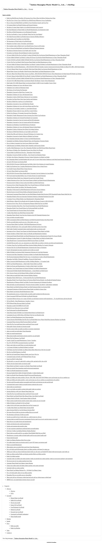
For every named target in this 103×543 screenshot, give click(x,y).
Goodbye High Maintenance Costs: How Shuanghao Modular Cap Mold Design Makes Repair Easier (31, 148)
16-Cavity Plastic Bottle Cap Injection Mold (17, 171)
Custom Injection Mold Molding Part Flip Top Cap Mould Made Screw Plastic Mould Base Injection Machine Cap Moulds (36, 319)
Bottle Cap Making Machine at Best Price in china (18, 440)
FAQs (12, 493)
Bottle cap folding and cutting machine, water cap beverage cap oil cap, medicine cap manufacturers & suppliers (33, 380)
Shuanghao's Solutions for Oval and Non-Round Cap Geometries (22, 117)
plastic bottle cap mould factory (14, 387)
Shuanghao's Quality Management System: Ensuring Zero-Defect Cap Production (26, 115)
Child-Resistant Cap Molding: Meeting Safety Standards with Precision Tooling (26, 145)
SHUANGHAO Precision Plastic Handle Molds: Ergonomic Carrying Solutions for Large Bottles (30, 173)
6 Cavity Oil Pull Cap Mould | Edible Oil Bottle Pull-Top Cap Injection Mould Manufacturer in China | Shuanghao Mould (35, 60)
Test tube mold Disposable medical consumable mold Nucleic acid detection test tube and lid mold (30, 382)
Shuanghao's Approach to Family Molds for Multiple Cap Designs (22, 136)
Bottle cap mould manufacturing (14, 333)
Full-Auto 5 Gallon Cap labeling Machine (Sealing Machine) (21, 431)
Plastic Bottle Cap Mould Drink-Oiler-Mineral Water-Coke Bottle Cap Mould (25, 396)
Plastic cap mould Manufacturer (14, 444)
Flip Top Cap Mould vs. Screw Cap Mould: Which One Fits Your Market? (24, 34)
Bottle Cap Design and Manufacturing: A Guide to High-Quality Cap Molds (25, 266)
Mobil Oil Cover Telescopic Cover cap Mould (17, 308)
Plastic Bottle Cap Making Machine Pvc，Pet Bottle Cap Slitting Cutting (24, 470)
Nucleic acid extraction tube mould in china (17, 426)
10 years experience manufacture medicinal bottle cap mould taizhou (23, 428)
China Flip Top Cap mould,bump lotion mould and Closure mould (22, 324)
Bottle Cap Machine (15, 528)
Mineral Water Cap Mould (17, 498)
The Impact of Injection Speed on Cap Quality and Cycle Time (21, 50)
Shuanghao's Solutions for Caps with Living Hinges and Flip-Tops (22, 106)
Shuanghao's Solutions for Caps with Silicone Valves (19, 85)
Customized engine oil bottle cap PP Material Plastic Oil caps (21, 356)
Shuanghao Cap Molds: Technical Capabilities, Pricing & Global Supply (24, 259)
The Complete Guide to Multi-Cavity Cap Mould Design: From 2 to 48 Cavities (26, 46)
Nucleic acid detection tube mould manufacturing (18, 424)
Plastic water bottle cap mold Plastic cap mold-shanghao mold (21, 345)
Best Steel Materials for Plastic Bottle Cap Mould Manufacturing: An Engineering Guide (28, 29)
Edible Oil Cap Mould (16, 500)
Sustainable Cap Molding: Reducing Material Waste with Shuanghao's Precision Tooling (28, 141)
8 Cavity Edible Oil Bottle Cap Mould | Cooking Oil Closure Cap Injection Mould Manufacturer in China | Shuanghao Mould (36, 57)
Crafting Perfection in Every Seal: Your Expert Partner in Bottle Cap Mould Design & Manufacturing (31, 180)
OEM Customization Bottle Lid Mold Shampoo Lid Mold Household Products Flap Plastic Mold (30, 219)
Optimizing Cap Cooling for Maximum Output (18, 87)
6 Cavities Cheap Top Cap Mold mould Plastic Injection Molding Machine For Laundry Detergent (30, 245)
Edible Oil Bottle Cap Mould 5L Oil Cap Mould (18, 403)
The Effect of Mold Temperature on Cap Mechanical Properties (22, 32)
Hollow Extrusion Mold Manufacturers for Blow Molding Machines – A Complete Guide (28, 261)
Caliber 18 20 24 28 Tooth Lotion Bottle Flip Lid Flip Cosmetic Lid (23, 405)
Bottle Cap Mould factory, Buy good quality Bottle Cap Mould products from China (27, 226)
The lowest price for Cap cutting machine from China (19, 461)
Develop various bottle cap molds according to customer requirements (23, 329)
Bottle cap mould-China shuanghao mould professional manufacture (23, 368)
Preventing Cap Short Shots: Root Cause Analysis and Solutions (22, 99)
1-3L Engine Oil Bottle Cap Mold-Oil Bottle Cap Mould (20, 347)
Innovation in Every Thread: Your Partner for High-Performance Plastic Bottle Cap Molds (28, 231)
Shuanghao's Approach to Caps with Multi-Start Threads (20, 104)
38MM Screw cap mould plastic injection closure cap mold (21, 479)
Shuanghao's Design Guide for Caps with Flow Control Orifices (22, 111)
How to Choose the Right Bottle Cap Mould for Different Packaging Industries (25, 48)
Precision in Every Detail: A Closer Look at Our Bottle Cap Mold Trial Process (25, 182)
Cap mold (9, 495)
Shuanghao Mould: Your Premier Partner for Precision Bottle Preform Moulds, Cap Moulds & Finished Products (34, 280)
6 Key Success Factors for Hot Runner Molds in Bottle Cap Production (24, 273)
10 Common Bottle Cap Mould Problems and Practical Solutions (22, 25)
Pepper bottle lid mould (12, 438)
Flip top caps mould (15, 502)
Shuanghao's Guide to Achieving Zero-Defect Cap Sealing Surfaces (23, 129)
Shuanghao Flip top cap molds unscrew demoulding (19, 475)
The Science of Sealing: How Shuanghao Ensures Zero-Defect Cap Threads (25, 150)
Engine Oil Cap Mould (16, 505)
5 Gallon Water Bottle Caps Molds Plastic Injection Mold (20, 407)
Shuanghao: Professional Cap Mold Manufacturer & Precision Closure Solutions (26, 189)
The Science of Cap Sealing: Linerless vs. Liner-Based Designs (22, 108)
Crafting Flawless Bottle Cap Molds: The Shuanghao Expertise (22, 187)
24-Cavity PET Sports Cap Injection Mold (17, 162)
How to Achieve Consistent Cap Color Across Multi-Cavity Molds (22, 143)
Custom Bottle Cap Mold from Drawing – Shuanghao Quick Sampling (23, 152)
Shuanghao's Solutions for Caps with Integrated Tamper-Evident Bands (24, 127)
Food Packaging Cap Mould (17, 507)
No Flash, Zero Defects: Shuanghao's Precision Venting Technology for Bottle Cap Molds (28, 157)
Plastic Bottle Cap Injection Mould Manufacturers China (20, 291)
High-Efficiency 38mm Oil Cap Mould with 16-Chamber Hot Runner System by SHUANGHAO (30, 201)
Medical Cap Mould (15, 509)
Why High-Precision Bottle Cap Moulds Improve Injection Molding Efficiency (25, 36)
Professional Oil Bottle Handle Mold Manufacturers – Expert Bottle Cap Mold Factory (27, 270)
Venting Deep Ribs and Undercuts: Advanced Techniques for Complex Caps (25, 134)
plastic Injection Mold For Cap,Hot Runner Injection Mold (21, 410)
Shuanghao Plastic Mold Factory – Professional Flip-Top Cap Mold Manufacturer (26, 277)
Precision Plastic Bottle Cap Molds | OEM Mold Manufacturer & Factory (24, 224)
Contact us (9, 533)
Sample (8, 521)
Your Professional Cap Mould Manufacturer (17, 310)
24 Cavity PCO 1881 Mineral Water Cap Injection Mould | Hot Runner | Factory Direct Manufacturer (31, 80)
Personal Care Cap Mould (17, 512)
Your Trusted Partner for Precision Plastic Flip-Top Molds (20, 210)
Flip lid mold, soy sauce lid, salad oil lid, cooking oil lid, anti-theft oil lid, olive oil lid (27, 361)
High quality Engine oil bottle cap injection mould (18, 326)
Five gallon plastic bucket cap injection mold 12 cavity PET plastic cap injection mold (27, 442)
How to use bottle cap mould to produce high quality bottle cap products (24, 389)
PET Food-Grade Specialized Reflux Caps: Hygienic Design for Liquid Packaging (26, 175)
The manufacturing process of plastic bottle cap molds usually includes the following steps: (28, 294)
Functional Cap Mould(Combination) (19, 514)
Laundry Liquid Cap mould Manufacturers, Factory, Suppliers (21, 340)
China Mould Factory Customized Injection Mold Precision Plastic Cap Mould (25, 240)
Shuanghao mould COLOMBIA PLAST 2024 (18, 305)
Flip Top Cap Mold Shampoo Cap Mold (16, 352)
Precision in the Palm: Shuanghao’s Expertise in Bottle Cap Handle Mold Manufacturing (28, 254)
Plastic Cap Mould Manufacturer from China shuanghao (20, 317)
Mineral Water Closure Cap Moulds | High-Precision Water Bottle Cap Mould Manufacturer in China (31, 71)
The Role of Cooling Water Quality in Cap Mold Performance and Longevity (25, 27)
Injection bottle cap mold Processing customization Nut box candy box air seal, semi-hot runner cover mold (32, 419)
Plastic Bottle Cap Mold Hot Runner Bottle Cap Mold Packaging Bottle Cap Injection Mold (28, 287)
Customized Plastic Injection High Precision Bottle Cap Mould (21, 322)
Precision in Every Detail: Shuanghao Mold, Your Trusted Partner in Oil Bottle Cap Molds (28, 185)
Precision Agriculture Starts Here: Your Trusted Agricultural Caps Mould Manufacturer (27, 206)
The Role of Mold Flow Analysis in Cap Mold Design (19, 101)
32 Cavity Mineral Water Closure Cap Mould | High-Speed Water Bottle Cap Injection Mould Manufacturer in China (34, 69)
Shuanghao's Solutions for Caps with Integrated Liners (20, 94)
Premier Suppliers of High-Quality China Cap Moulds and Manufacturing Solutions (27, 233)
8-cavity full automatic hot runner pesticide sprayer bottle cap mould (23, 250)
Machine (9, 519)
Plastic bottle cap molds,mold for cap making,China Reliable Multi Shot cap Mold (26, 433)
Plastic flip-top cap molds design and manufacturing (19, 421)
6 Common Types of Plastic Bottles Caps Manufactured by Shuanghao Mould (25, 199)
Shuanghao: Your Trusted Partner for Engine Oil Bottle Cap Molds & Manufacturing (27, 268)
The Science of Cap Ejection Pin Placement (17, 90)
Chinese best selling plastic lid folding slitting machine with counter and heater (25, 465)
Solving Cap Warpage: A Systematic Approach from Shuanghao (22, 113)
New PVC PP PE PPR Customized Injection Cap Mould (20, 342)
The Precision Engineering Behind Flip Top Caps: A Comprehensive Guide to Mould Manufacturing (30, 257)
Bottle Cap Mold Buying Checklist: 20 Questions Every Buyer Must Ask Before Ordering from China (31, 18)
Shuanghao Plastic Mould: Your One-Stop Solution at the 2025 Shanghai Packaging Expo (28, 215)
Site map (31, 9)
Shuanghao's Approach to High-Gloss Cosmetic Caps (19, 92)
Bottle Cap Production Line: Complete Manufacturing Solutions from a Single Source (27, 166)
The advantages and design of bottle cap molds (18, 414)
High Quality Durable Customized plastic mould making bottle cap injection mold (26, 229)
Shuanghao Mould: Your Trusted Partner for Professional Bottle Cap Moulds (25, 208)
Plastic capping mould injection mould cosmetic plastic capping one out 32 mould (26, 400)
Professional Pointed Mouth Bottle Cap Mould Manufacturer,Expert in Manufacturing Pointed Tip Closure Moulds (34, 236)
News (8, 523)
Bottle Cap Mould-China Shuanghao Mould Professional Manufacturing (24, 375)
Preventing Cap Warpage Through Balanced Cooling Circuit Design (23, 53)
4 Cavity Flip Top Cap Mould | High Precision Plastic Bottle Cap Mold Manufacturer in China (29, 62)
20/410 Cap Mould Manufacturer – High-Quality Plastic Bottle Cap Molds (24, 263)
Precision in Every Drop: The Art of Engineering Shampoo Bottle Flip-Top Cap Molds (27, 203)
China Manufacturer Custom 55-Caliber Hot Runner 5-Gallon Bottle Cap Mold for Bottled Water (30, 238)
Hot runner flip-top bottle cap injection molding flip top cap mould (22, 412)
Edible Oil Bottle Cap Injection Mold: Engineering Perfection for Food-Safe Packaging (27, 252)
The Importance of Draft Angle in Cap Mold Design (19, 41)
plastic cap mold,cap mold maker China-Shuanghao (19, 331)
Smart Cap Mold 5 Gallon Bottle (14, 359)
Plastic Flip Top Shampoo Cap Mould (16, 338)
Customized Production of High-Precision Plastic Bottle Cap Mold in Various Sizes (26, 289)
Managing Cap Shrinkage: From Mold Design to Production (21, 124)
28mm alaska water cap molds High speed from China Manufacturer (23, 447)
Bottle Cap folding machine (13, 456)
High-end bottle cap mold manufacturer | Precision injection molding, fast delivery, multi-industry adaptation (32, 284)
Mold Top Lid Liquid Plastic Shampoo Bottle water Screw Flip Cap (23, 354)
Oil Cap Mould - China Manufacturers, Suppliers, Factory (20, 301)
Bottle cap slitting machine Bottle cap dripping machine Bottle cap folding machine (26, 454)
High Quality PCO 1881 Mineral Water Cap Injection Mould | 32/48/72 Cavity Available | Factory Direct (31, 83)
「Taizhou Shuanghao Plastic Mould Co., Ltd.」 (25, 538)
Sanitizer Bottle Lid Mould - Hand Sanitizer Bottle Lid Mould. (21, 398)
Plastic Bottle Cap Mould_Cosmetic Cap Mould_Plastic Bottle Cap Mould (24, 366)
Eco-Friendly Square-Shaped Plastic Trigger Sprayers (19, 168)
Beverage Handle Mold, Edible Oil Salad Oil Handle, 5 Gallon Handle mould (25, 373)
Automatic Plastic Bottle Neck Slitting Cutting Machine (20, 463)
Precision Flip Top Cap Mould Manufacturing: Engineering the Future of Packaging (26, 247)
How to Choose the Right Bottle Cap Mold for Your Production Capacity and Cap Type (27, 22)
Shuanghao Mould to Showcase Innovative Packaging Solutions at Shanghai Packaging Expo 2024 (30, 196)
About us (9, 488)
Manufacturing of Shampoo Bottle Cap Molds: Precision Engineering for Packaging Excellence (29, 282)
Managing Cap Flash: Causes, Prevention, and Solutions (20, 43)
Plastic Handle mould (16, 516)
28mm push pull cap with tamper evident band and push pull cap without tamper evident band (29, 477)
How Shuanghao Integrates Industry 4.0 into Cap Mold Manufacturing (23, 138)
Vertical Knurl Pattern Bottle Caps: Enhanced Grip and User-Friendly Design (25, 178)
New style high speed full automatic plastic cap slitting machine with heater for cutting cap (28, 449)
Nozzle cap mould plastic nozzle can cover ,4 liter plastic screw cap (22, 222)
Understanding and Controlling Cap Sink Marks (18, 39)
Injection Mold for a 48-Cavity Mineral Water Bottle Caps (20, 391)
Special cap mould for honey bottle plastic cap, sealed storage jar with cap (24, 417)
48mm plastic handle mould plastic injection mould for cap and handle (23, 336)
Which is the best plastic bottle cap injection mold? (18, 363)
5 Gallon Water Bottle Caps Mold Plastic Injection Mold (20, 213)
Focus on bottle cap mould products (15, 217)
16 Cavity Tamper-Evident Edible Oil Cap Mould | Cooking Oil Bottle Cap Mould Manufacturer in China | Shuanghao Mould (36, 76)
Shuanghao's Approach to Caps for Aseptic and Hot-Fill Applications (23, 120)
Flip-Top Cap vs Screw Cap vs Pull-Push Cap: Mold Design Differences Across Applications (29, 20)
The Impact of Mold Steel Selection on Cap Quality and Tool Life (22, 131)
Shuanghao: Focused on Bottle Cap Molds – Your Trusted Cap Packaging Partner (26, 155)
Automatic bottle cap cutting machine (15, 468)
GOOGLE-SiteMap (51, 542)
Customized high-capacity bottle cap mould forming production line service (24, 384)
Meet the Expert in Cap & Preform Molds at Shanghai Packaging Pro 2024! (25, 192)
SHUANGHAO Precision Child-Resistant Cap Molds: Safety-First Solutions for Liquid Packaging (30, 164)
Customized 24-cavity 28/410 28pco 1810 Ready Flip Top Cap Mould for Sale (25, 315)
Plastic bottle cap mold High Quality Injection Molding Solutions (22, 275)
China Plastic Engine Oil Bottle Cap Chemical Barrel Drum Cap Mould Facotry (25, 312)
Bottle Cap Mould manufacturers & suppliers (17, 370)
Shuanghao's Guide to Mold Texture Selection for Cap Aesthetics (22, 97)
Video (8, 530)
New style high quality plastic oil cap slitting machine (19, 472)
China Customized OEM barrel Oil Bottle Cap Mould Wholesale (22, 296)
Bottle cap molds (15, 526)
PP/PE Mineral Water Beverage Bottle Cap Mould (18, 303)
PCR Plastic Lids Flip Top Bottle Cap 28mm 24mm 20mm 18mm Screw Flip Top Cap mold (28, 349)
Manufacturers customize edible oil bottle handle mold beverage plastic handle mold (26, 435)
